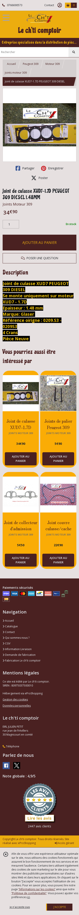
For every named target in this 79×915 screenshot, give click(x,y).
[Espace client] (59, 5)
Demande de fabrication (20, 655)
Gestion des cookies (15, 699)
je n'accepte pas (20, 907)
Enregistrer (55, 168)
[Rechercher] (73, 52)
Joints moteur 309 (16, 72)
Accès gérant (65, 843)
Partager (27, 168)
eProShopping (27, 843)
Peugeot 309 (30, 64)
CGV (7, 643)
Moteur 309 (52, 64)
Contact (49, 5)
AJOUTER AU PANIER (39, 242)
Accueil (11, 64)
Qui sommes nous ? (16, 638)
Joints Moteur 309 (17, 204)
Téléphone (12, 746)
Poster (43, 178)
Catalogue (11, 626)
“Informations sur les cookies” (36, 889)
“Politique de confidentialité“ (29, 893)
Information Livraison (18, 649)
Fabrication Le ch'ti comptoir (22, 660)
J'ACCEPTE (60, 907)
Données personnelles (17, 706)
